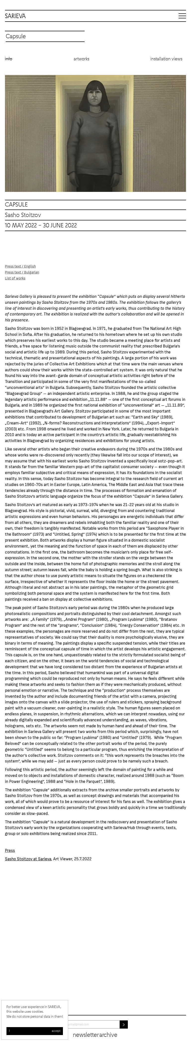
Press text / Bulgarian (22, 272)
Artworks (81, 59)
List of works (15, 278)
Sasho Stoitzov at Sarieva (28, 858)
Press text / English (20, 266)
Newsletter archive (95, 1035)
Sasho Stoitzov (23, 215)
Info (8, 59)
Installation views (166, 59)
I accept (34, 1031)
